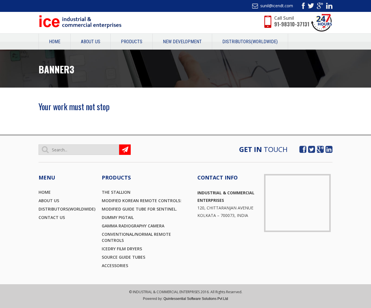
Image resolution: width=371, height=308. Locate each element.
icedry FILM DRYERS (122, 248)
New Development (182, 41)
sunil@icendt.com (276, 5)
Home (54, 41)
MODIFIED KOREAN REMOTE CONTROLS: (141, 200)
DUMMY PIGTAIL (118, 217)
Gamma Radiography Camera (133, 226)
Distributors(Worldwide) (250, 41)
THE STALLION (116, 192)
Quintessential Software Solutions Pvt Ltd (195, 299)
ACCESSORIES (115, 265)
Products (131, 41)
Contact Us (52, 217)
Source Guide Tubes (123, 257)
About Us (90, 41)
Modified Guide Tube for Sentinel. (139, 209)
